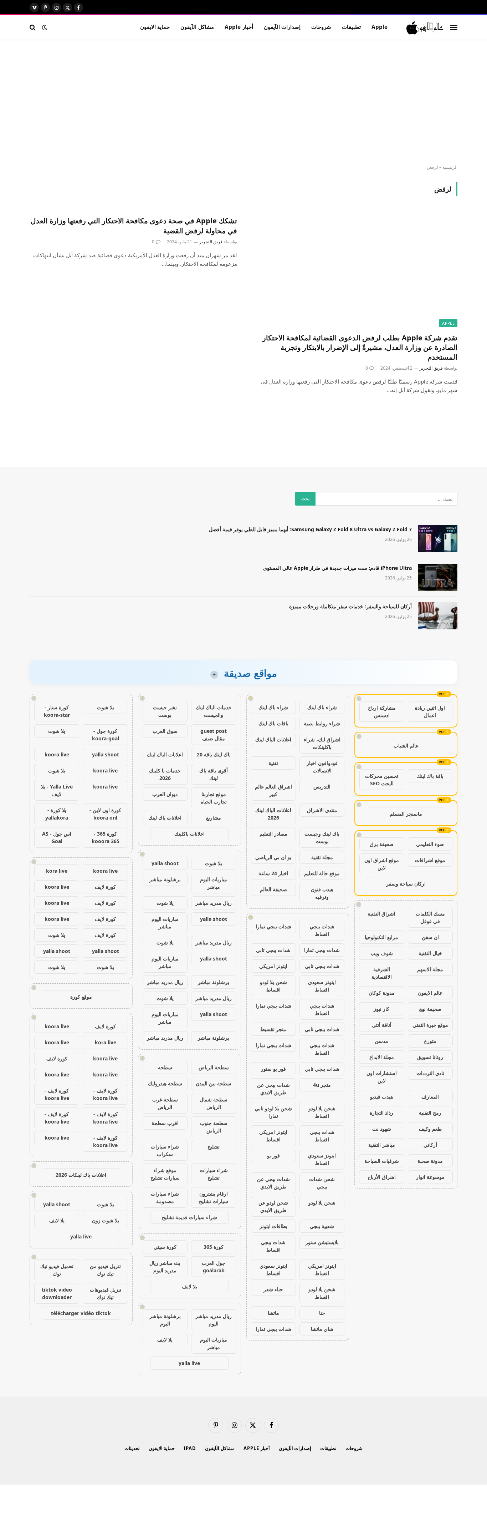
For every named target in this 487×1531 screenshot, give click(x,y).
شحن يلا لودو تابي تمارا (273, 1112)
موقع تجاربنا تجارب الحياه (214, 798)
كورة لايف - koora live (105, 1094)
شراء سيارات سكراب (165, 1150)
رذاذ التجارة (381, 1112)
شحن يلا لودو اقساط (273, 986)
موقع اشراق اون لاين (381, 864)
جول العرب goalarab (213, 1266)
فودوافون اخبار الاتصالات (322, 767)
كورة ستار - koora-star (57, 711)
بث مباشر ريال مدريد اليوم (164, 1266)
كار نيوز (381, 1008)
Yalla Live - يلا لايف (57, 790)
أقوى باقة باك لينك (213, 774)
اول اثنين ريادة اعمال (430, 711)
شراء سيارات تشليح (214, 1174)
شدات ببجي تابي (273, 950)
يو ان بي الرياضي (273, 857)
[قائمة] (453, 27)
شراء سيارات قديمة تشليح (189, 1217)
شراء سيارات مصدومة (165, 1197)
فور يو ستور (273, 1068)
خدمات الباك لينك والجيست (214, 711)
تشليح (213, 1146)
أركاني (430, 1144)
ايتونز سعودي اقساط (322, 986)
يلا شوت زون (105, 1220)
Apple (379, 27)
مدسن (381, 1041)
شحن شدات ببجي (322, 1183)
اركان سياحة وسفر (406, 883)
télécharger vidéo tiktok (81, 1313)
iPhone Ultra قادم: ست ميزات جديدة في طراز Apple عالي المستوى (337, 567)
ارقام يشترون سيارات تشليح (213, 1197)
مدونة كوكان (382, 992)
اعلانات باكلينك (189, 833)
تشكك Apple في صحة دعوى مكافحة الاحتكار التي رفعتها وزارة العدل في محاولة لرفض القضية (134, 225)
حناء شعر (273, 1289)
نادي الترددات (430, 1073)
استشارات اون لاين (381, 1077)
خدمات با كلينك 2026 (165, 774)
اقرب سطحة (165, 1123)
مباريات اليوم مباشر (213, 883)
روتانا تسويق (430, 1057)
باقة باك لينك (430, 775)
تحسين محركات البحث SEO (381, 779)
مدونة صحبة (430, 1160)
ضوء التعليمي (430, 844)
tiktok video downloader (57, 1293)
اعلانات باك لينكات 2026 (81, 1174)
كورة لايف (105, 886)
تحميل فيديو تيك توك (56, 1270)
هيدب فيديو (381, 1096)
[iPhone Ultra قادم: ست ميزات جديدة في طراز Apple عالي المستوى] (437, 577)
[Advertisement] (243, 102)
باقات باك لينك (273, 723)
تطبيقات (351, 27)
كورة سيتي (165, 1246)
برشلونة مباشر (165, 879)
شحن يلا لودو (321, 1202)
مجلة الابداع (381, 1057)
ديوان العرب (165, 794)
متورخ (430, 1041)
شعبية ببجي (322, 1226)
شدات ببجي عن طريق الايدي (273, 1088)
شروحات (321, 27)
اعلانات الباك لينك (273, 739)
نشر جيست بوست (165, 711)
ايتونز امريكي (273, 966)
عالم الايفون (430, 992)
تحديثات (132, 1448)
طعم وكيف (430, 1128)
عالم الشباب (406, 745)
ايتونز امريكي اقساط (273, 1136)
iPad (190, 1448)
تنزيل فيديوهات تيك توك (105, 1293)
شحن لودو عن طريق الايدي (273, 1206)
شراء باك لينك (322, 707)
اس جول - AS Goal (56, 837)
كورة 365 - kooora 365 (105, 837)
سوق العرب (165, 731)
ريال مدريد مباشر (213, 902)
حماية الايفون (155, 27)
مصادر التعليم (273, 833)
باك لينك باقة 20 (214, 754)
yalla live (189, 1363)
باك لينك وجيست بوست (321, 837)
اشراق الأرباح (382, 1176)
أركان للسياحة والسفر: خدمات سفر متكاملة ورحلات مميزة (350, 606)
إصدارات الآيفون (282, 27)
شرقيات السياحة (381, 1160)
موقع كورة (81, 996)
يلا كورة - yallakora (56, 814)
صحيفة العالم (273, 889)
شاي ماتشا (322, 1328)
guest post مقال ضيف (213, 735)
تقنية (273, 763)
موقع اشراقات (430, 860)
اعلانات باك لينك (164, 817)
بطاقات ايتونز (273, 1226)
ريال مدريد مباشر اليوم (213, 1320)
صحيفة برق (382, 844)
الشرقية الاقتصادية (381, 973)
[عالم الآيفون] (425, 27)
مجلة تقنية (322, 857)
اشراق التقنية (381, 913)
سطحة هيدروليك (165, 1083)
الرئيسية (449, 167)
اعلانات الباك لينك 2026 (273, 814)
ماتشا (273, 1312)
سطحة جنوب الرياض (213, 1127)
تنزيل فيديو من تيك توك (105, 1270)
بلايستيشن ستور (322, 1242)
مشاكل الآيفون (197, 27)
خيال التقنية (430, 953)
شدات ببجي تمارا (273, 926)
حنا (322, 1312)
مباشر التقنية (381, 1144)
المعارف (430, 1096)
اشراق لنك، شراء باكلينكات (322, 743)
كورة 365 (214, 1246)
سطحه (165, 1067)
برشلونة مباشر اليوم (165, 1320)
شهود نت (381, 1128)
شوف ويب (381, 953)
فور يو (273, 1155)
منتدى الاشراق (322, 810)
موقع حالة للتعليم (322, 873)
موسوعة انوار (430, 1176)
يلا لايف (189, 1286)
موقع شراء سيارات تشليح (165, 1174)
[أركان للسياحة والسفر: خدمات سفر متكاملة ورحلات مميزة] (437, 615)
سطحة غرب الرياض (165, 1103)
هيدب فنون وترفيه (322, 893)
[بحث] (33, 27)
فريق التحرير (431, 368)
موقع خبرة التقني (430, 1024)
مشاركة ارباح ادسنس (382, 711)
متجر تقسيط (273, 1029)
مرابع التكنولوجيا (381, 937)
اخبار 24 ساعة (273, 873)
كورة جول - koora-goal (105, 735)
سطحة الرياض (214, 1067)
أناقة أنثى (381, 1024)
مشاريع (213, 817)
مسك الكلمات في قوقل (430, 917)
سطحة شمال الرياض (213, 1103)
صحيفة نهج (430, 1008)
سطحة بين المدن (213, 1083)
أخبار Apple (239, 27)
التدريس (321, 786)
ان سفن (430, 937)
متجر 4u (322, 1084)
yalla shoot (165, 863)
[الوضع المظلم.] (44, 27)
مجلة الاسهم (430, 969)
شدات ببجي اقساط (322, 930)
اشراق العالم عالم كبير (273, 790)
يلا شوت (213, 863)
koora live (57, 754)
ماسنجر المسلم (406, 813)
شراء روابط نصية (322, 723)
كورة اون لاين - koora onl (105, 814)
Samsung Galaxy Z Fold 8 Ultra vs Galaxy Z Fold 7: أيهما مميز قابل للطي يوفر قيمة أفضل (310, 529)
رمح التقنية (430, 1112)
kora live (56, 870)
